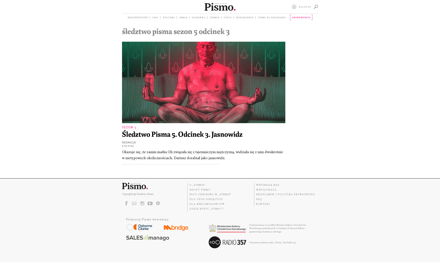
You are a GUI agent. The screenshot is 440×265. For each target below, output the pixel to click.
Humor (214, 17)
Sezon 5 (129, 127)
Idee (155, 17)
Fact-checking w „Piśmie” (210, 194)
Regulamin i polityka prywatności (285, 194)
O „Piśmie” (197, 185)
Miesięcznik (245, 17)
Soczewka (198, 17)
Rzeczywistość (138, 17)
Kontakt (263, 204)
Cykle (228, 17)
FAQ (259, 199)
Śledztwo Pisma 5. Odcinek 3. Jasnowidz (182, 135)
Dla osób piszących (206, 199)
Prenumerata (301, 17)
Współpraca (266, 189)
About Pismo (199, 189)
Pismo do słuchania (272, 17)
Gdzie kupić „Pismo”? (206, 208)
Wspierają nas (267, 185)
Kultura (169, 17)
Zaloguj (305, 6)
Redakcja (129, 142)
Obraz (183, 17)
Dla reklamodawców (207, 204)
